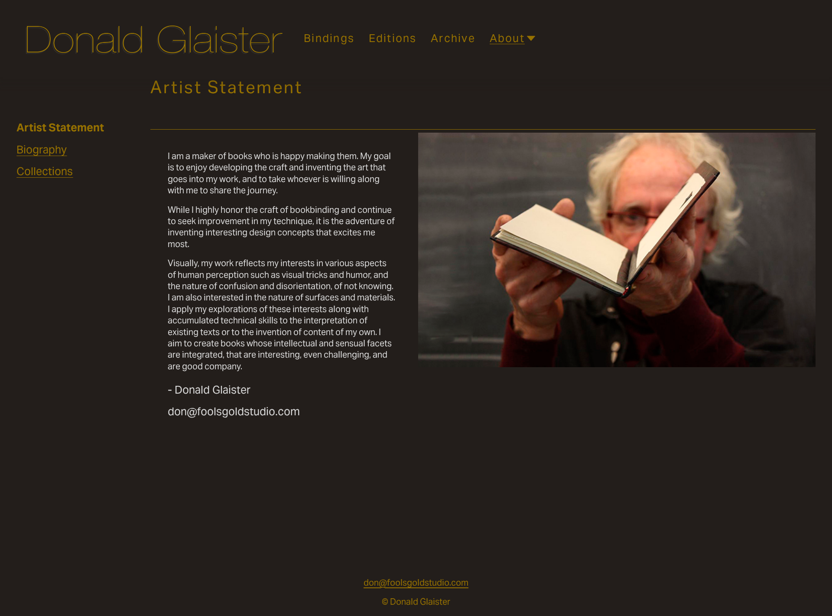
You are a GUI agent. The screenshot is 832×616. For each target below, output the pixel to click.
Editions (393, 38)
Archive (453, 38)
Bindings (329, 38)
